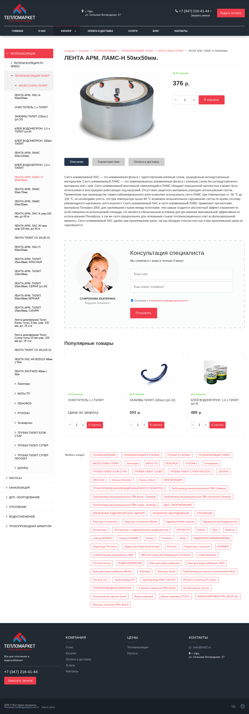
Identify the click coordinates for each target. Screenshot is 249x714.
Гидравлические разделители (219, 521)
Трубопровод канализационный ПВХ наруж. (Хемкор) (125, 504)
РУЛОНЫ (23, 413)
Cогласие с (161, 300)
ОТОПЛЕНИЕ (17, 507)
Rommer (172, 546)
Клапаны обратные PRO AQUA (157, 587)
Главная (17, 31)
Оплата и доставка (100, 31)
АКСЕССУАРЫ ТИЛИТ (33, 85)
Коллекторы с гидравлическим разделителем (141, 529)
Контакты (181, 31)
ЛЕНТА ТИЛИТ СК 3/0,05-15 (32, 237)
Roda (183, 538)
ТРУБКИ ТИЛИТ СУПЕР (32, 445)
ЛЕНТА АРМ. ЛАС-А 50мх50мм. (27, 97)
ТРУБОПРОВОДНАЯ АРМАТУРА (30, 526)
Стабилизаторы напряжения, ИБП (113, 554)
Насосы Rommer (121, 479)
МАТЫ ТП (23, 393)
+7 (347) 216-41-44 (194, 11)
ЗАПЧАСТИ (183, 529)
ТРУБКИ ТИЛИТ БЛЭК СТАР (30, 434)
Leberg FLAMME (129, 538)
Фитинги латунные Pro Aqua (200, 579)
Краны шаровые (143, 596)
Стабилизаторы (207, 554)
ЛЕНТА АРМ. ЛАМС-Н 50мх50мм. (29, 179)
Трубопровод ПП (125, 579)
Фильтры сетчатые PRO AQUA (111, 604)
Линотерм (23, 383)
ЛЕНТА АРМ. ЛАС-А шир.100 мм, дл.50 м (33, 215)
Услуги (132, 31)
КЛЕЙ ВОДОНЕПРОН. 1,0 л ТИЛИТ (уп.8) (32, 130)
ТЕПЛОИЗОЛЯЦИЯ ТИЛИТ (32, 75)
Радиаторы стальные (197, 546)
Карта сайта (48, 707)
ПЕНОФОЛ (24, 403)
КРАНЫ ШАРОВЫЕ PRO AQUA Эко (217, 596)
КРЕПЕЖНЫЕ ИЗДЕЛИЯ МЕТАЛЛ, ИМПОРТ (119, 513)
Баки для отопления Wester (141, 521)
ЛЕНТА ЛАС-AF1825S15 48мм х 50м (33, 361)
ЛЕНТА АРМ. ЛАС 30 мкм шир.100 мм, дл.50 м (31, 227)
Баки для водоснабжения (164, 563)
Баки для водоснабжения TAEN (206, 563)
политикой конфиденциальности (168, 300)
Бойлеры (144, 571)
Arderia (201, 529)
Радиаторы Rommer (105, 546)
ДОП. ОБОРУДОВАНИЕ (24, 497)
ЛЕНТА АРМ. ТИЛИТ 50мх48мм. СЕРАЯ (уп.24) (31, 285)
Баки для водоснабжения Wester (112, 571)
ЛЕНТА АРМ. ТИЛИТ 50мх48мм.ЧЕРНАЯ (28, 297)
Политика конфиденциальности (21, 707)
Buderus (230, 529)
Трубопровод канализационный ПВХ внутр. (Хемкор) (124, 496)
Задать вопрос (231, 13)
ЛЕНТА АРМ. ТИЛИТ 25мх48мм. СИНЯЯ (28, 309)
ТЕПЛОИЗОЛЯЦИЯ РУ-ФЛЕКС (27, 65)
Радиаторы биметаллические (141, 546)
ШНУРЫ (22, 468)
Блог (156, 31)
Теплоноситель (102, 563)
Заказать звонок (200, 15)
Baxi (215, 529)
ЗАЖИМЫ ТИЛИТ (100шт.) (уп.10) (31, 118)
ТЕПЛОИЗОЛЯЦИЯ (22, 53)
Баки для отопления (105, 521)
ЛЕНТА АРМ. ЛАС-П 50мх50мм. (27, 248)
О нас (42, 31)
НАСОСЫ (15, 478)
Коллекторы (100, 529)
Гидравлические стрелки (179, 521)
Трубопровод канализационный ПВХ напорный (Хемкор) (197, 496)
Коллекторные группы (196, 587)
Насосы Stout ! (147, 479)
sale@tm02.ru (202, 647)
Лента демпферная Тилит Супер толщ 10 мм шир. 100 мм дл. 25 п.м (32, 337)
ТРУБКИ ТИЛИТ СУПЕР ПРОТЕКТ (31, 457)
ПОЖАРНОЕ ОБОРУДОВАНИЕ (171, 513)
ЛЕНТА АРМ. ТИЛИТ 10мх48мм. (28, 273)
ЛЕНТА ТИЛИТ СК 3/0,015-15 (33, 350)
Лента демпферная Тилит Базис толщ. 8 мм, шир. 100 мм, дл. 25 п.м (32, 322)
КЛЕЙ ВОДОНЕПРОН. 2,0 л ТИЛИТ (32, 166)
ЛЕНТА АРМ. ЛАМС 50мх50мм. (27, 203)
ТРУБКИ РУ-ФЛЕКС (178, 455)
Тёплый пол (100, 579)
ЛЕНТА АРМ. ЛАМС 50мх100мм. (27, 154)
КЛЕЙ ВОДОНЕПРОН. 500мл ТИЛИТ (33, 142)
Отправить (144, 313)
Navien (150, 538)
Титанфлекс (25, 422)
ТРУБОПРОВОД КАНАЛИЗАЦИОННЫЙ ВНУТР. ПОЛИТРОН (128, 488)
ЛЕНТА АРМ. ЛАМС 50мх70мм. (27, 191)
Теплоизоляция (137, 647)
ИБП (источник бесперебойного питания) (165, 554)
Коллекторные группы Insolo (110, 596)
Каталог (66, 31)
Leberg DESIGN (102, 538)
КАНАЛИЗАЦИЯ (19, 487)
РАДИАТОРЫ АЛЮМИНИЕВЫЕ (211, 538)
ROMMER (223, 546)
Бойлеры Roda (166, 571)
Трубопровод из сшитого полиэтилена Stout (209, 571)
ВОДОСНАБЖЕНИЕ (22, 516)
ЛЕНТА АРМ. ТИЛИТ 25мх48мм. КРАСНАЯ (28, 260)
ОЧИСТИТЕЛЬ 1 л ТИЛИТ (31, 107)
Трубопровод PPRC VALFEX (159, 579)
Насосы (132, 653)
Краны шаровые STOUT (175, 596)
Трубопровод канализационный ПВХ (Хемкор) (198, 488)
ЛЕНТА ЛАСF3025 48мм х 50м (31, 373)
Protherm (167, 538)
